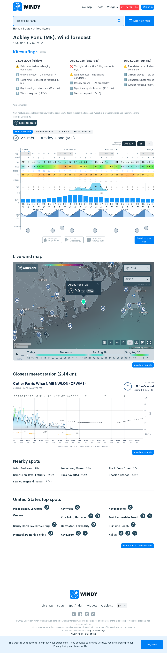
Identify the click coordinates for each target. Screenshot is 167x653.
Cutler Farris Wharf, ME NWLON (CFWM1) (49, 383)
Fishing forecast (82, 132)
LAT (18, 217)
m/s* (17, 166)
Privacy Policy (77, 634)
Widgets (112, 7)
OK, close (152, 644)
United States (41, 28)
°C (18, 174)
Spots (99, 7)
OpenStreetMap (137, 347)
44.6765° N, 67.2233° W (26, 43)
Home (16, 28)
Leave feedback (27, 122)
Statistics (64, 132)
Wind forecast (23, 132)
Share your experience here (137, 546)
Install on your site (144, 240)
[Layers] (104, 342)
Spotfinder (75, 605)
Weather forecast (45, 132)
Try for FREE (131, 7)
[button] (42, 43)
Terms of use (90, 634)
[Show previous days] (22, 355)
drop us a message (96, 631)
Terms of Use (81, 646)
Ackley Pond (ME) (58, 138)
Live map (86, 7)
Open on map (141, 21)
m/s (30, 138)
